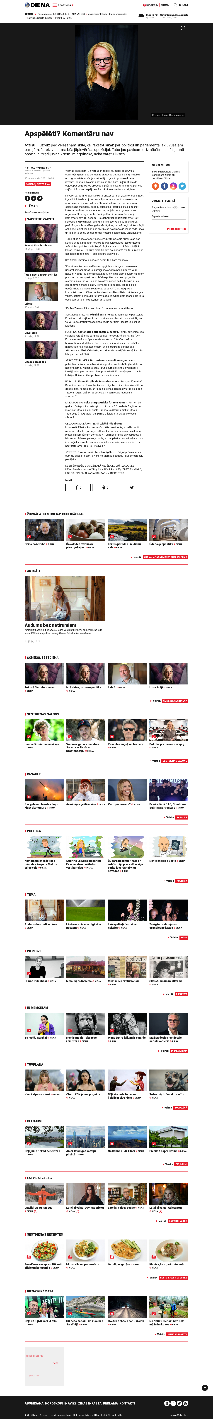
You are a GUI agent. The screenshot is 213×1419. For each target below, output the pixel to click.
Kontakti (127, 1403)
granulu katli (34, 1376)
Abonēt (166, 4)
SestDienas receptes (45, 1234)
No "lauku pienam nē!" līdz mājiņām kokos (166, 1322)
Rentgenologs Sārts (167, 860)
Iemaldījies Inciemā (83, 981)
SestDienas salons (43, 714)
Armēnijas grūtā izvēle (85, 804)
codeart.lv (117, 1415)
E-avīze (70, 1403)
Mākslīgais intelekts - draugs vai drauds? (107, 14)
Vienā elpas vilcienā (42, 1094)
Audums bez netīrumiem (50, 625)
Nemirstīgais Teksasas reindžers (81, 1039)
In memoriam (37, 1008)
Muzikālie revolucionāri (123, 982)
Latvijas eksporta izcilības (39, 18)
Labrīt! (29, 303)
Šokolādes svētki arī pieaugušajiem (80, 545)
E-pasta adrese (160, 216)
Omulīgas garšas (123, 1264)
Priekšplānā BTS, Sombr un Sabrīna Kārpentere (167, 806)
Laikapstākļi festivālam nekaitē (123, 926)
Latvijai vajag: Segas (126, 1207)
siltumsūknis (51, 1378)
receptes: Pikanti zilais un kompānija (43, 1266)
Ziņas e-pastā (90, 1403)
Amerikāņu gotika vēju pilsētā (81, 1152)
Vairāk (137, 557)
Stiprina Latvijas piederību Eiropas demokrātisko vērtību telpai (83, 864)
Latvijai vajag (39, 1178)
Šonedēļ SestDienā (38, 184)
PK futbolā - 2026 (63, 18)
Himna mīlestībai (40, 981)
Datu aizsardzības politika (86, 1415)
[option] (106, 75)
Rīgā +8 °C (152, 15)
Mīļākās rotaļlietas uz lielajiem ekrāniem (124, 1096)
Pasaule (34, 774)
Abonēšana (34, 1403)
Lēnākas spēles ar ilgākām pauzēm (83, 926)
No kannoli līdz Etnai (126, 1151)
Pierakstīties (176, 229)
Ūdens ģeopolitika (165, 544)
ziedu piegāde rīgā (34, 1356)
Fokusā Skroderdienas (38, 245)
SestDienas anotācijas (37, 212)
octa (55, 1363)
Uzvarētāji (31, 332)
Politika (34, 831)
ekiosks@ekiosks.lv (179, 1415)
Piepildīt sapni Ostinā (167, 1151)
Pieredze (34, 951)
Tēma (31, 894)
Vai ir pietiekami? (124, 804)
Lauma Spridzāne (38, 168)
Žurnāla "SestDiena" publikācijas (55, 514)
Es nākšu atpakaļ (40, 1037)
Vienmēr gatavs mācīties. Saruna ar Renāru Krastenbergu (83, 747)
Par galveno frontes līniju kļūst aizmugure (41, 806)
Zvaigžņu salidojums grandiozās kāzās (165, 926)
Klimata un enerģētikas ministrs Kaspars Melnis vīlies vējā (41, 864)
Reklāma (110, 1403)
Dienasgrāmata (40, 1291)
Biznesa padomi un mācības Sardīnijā (84, 1322)
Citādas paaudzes (35, 361)
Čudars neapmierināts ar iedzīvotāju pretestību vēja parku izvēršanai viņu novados (125, 866)
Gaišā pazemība (39, 544)
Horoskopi (54, 1403)
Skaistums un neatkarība (165, 982)
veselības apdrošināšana (41, 1368)
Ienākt (183, 4)
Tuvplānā (35, 1064)
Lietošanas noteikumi (60, 1415)
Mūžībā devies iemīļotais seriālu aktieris (165, 1039)
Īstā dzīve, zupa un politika (41, 274)
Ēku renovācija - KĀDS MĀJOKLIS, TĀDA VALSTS (61, 14)
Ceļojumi (34, 1121)
